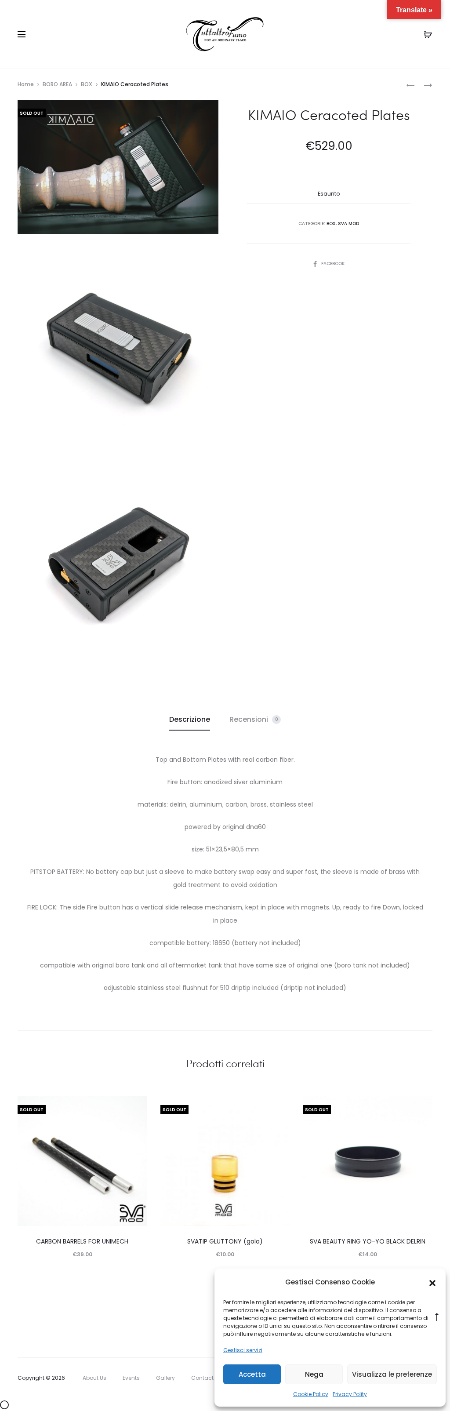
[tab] (189, 720)
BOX (86, 84)
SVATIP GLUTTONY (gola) (225, 1241)
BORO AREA (57, 84)
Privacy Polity (350, 1394)
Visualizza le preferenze (392, 1374)
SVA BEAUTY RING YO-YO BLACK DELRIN (367, 1241)
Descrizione (189, 719)
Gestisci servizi (242, 1350)
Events (131, 1378)
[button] (432, 1282)
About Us (94, 1378)
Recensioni (253, 719)
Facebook (333, 263)
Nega (314, 1374)
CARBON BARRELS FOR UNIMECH (82, 1241)
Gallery (165, 1378)
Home (26, 84)
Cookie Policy (310, 1394)
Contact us (206, 1378)
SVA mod (348, 223)
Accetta (252, 1374)
